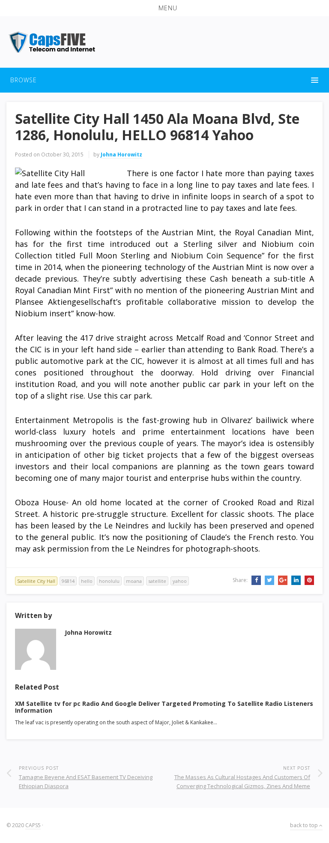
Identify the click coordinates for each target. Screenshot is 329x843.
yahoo (180, 581)
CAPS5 (33, 825)
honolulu (109, 581)
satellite (157, 581)
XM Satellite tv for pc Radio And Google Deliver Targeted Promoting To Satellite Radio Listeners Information (164, 707)
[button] (164, 8)
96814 (68, 581)
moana (134, 581)
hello (87, 581)
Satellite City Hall (36, 581)
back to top (304, 825)
